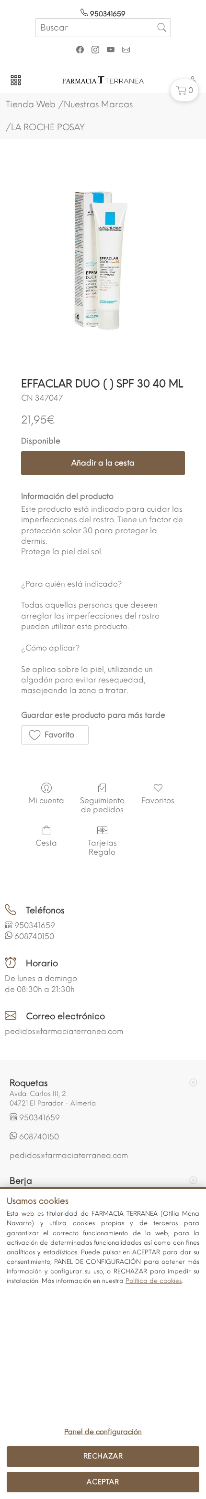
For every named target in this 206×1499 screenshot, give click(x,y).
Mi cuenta (46, 800)
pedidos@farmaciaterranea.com (64, 1031)
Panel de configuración (103, 1431)
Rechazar (103, 1456)
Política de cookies (154, 1280)
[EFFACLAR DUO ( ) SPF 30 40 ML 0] (103, 265)
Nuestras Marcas (98, 104)
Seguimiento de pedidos (102, 805)
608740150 (34, 936)
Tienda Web (31, 104)
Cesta (46, 843)
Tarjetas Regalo (102, 847)
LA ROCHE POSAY (48, 127)
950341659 (107, 14)
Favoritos (157, 800)
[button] (184, 90)
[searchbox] (103, 27)
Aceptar (103, 1482)
